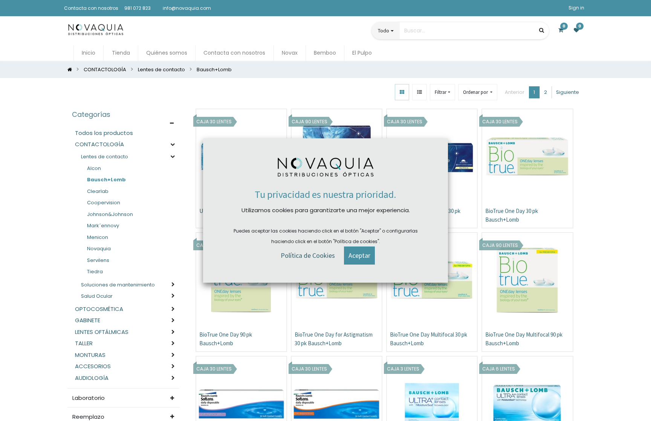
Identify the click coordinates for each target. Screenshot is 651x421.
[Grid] (402, 92)
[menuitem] (88, 53)
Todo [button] (383, 30)
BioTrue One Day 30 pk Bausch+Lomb (511, 215)
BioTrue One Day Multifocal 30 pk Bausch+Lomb (428, 339)
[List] (419, 92)
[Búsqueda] (542, 30)
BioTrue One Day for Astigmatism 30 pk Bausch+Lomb (334, 339)
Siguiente (567, 92)
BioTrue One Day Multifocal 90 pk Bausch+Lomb (523, 339)
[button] (477, 92)
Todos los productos (104, 132)
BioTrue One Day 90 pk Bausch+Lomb (225, 339)
